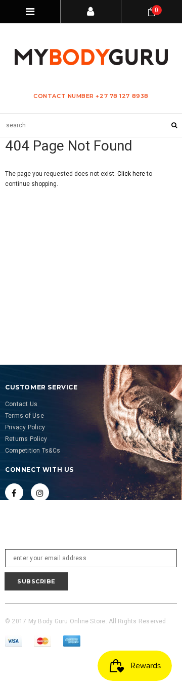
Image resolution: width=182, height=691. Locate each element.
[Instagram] (40, 492)
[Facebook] (14, 492)
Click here (132, 173)
